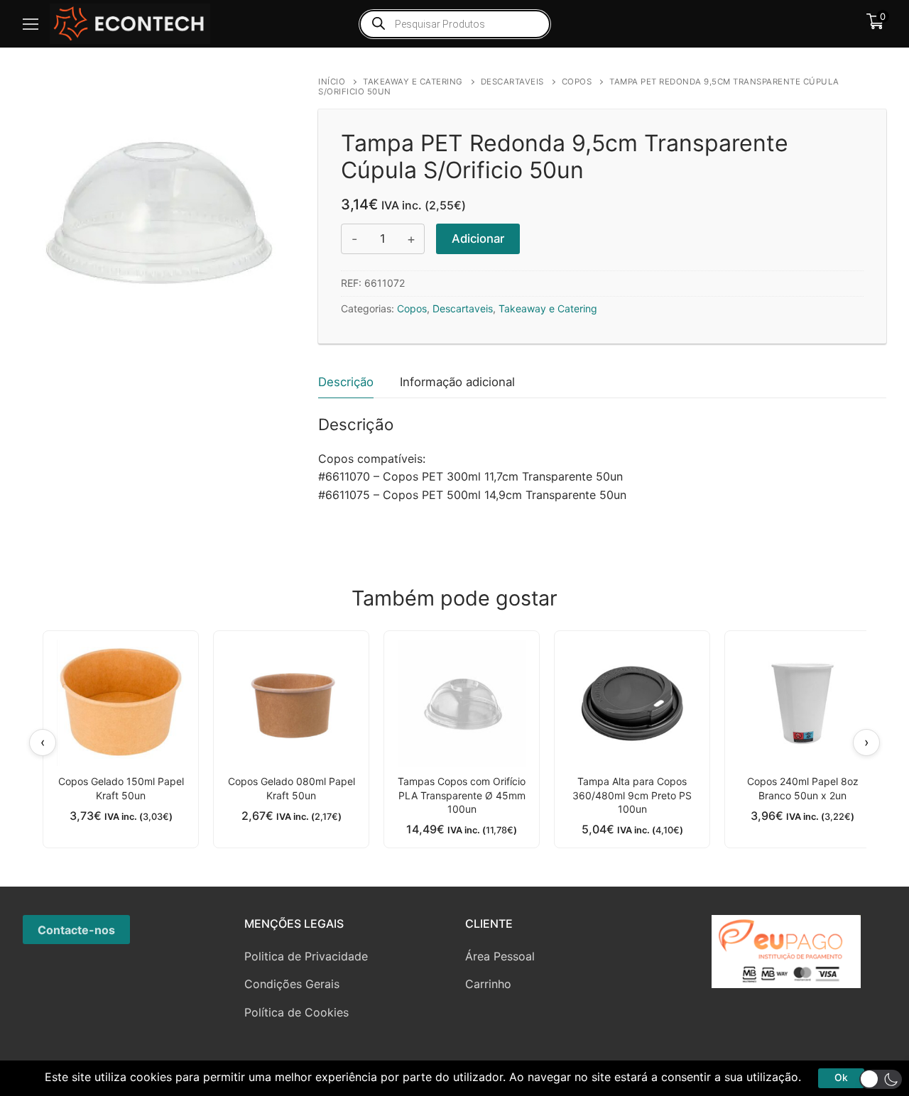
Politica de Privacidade (306, 956)
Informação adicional (457, 382)
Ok (841, 1077)
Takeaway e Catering (413, 82)
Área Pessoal (500, 956)
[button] (880, 1079)
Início (331, 82)
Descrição (346, 382)
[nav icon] (30, 24)
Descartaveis (512, 82)
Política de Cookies (296, 1012)
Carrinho (488, 984)
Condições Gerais (291, 984)
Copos (577, 82)
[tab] (346, 382)
